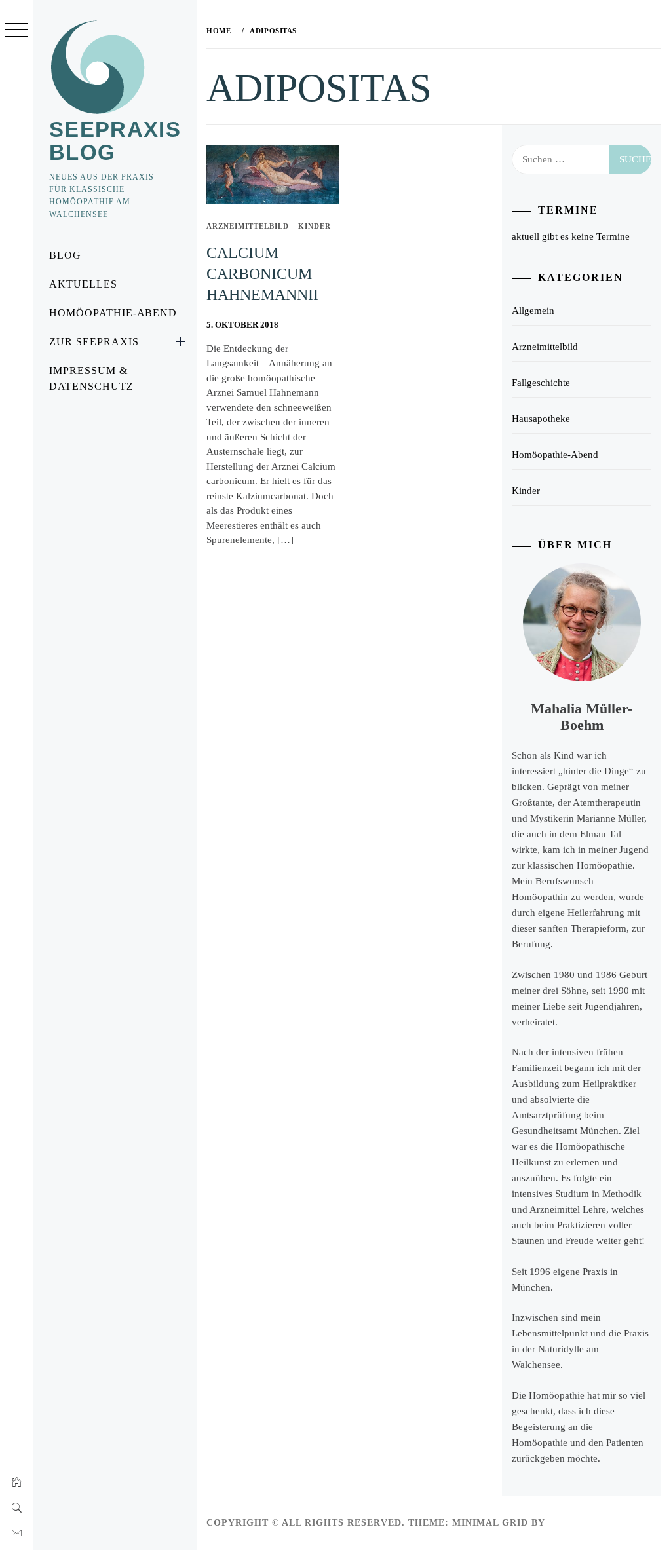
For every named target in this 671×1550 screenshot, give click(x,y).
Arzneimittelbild (247, 226)
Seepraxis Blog (115, 140)
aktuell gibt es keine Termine (571, 236)
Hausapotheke (541, 418)
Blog (65, 255)
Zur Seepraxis (93, 341)
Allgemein (533, 310)
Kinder (314, 226)
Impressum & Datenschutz (91, 378)
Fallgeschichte (541, 382)
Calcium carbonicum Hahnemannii (262, 273)
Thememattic (586, 1523)
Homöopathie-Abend (113, 312)
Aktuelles (83, 284)
